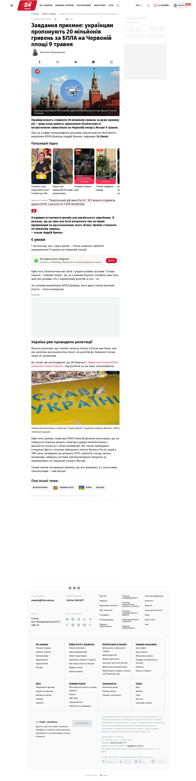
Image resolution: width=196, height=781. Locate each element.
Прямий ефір (42, 656)
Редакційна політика (108, 606)
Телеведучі (104, 615)
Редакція (103, 601)
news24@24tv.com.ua (42, 600)
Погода (39, 667)
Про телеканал (105, 610)
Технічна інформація (154, 596)
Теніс (138, 695)
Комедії (39, 699)
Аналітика (100, 5)
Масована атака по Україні (81, 663)
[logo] (27, 5)
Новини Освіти (77, 683)
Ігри (110, 5)
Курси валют (142, 652)
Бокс (138, 687)
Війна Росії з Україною (81, 644)
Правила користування (105, 625)
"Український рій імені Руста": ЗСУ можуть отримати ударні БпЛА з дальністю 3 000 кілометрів (73, 202)
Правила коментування (128, 627)
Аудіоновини (42, 663)
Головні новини (43, 648)
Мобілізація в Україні (114, 644)
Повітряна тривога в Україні (82, 660)
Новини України (64, 5)
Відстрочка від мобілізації (114, 667)
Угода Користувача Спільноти (130, 620)
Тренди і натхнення (111, 695)
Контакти (149, 601)
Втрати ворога (76, 671)
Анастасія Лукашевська (52, 52)
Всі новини (46, 5)
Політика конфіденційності (130, 597)
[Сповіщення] (148, 5)
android (109, 761)
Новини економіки (146, 644)
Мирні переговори (78, 656)
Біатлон (139, 699)
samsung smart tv (158, 761)
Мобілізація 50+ (109, 655)
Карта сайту (150, 620)
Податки (140, 667)
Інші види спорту (144, 703)
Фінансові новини (144, 656)
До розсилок (82, 723)
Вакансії (148, 606)
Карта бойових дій (78, 652)
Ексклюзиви (84, 5)
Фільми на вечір (43, 695)
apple (125, 761)
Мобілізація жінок (111, 659)
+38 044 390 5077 (75, 600)
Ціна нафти (141, 648)
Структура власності (154, 610)
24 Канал (35, 14)
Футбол (139, 691)
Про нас (102, 596)
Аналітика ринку (110, 687)
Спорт (139, 683)
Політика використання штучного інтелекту (130, 604)
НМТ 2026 (73, 698)
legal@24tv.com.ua (135, 746)
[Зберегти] (111, 62)
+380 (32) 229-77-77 (118, 743)
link (67, 619)
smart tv (141, 761)
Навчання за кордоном (80, 706)
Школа (72, 694)
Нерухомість (109, 683)
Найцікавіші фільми (45, 687)
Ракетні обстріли (77, 648)
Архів (147, 615)
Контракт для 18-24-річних (114, 663)
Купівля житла (109, 691)
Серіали (39, 703)
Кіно (38, 683)
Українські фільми (44, 691)
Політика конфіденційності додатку (130, 613)
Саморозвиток (76, 702)
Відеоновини (42, 660)
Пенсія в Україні (143, 671)
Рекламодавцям (106, 620)
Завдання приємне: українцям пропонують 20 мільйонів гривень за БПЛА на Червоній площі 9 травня (89, 14)
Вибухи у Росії (75, 667)
